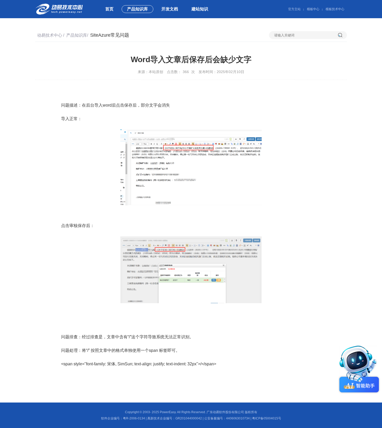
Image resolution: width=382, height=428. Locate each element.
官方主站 (294, 9)
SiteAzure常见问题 (109, 35)
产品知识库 (137, 9)
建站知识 (200, 9)
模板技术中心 (335, 9)
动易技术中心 (49, 35)
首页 (109, 9)
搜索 (342, 35)
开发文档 (169, 9)
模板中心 (313, 9)
